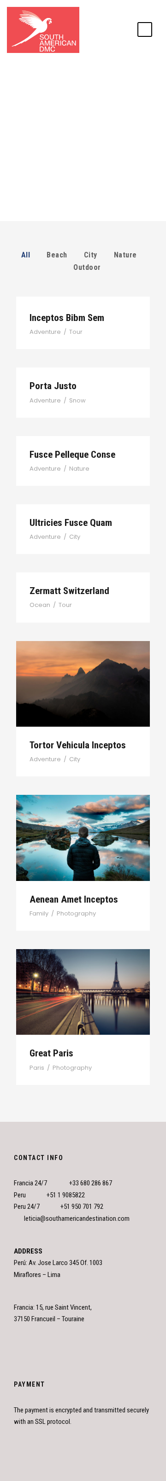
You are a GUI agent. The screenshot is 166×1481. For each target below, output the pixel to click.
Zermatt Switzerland (69, 590)
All (25, 255)
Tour (76, 331)
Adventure (45, 331)
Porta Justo (53, 385)
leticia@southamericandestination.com (77, 1218)
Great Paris (83, 980)
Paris (37, 1067)
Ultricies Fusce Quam (71, 522)
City (90, 255)
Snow (77, 400)
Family (39, 913)
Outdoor (87, 267)
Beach (57, 255)
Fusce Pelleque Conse (72, 454)
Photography (76, 913)
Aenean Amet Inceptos (83, 826)
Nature (125, 255)
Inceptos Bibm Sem (67, 317)
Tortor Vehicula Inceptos (83, 672)
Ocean (40, 605)
